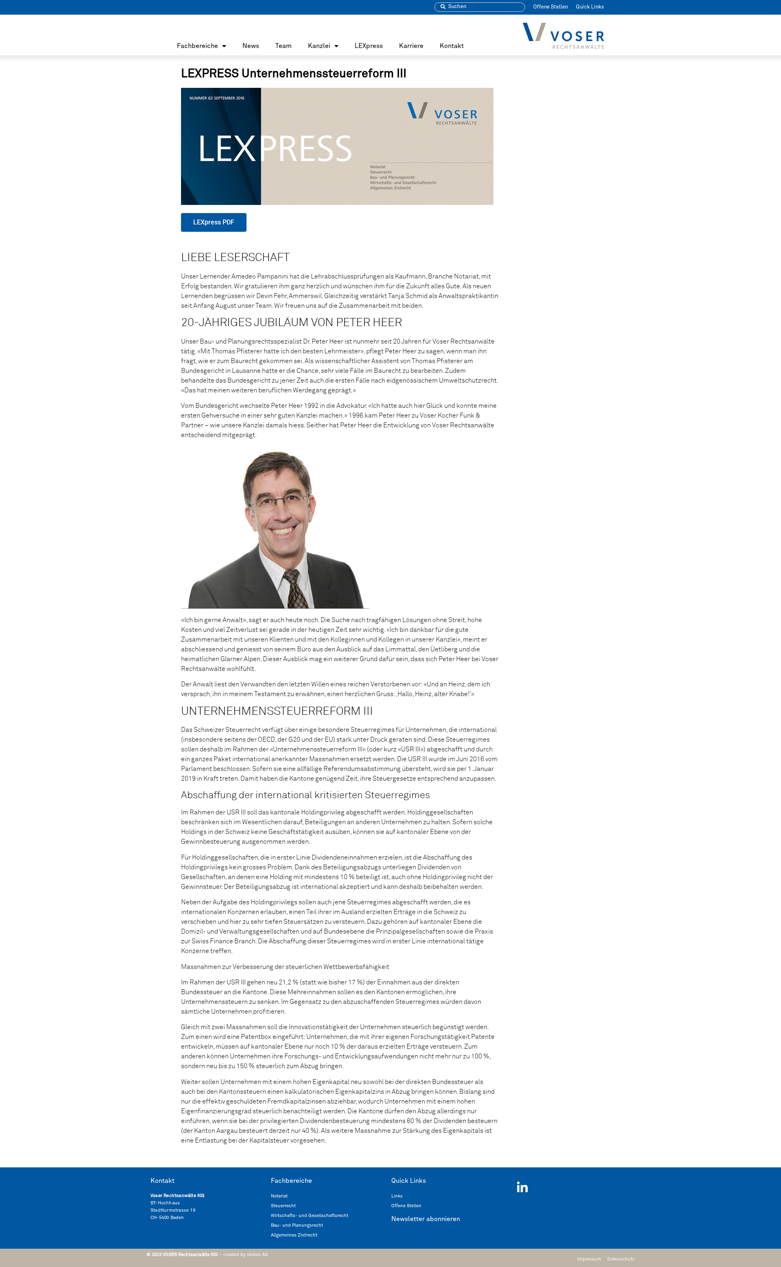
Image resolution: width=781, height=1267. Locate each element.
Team (283, 46)
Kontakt (452, 46)
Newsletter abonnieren (425, 1219)
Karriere (411, 46)
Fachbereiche (197, 46)
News (250, 46)
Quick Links (590, 7)
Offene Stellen (550, 7)
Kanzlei (319, 46)
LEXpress (369, 46)
